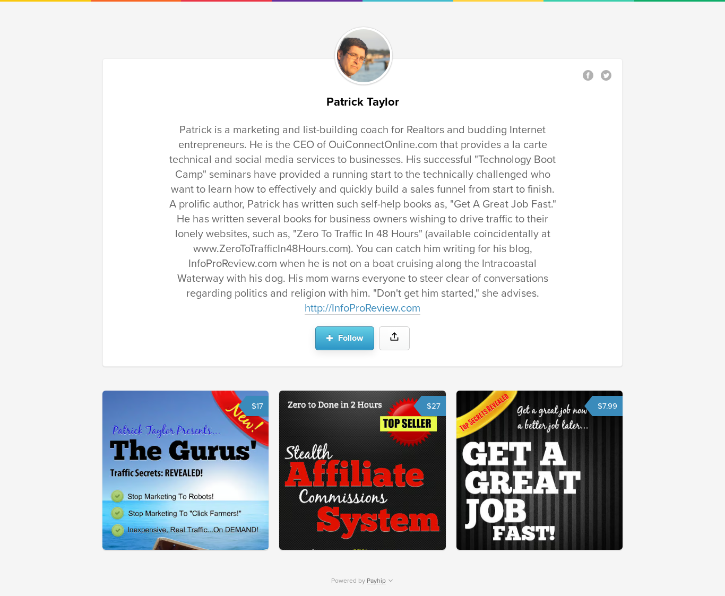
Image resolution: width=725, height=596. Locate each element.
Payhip (376, 580)
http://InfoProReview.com (362, 308)
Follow (349, 338)
